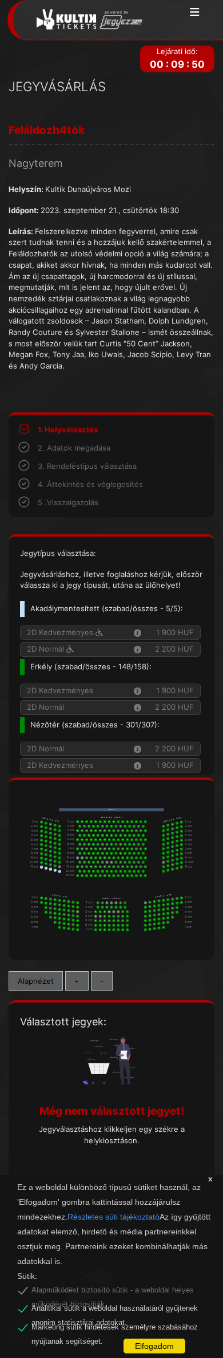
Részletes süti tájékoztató (113, 1216)
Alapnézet (36, 980)
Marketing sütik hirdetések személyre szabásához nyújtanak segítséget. (114, 1329)
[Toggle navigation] (194, 13)
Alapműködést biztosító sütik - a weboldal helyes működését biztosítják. (112, 1292)
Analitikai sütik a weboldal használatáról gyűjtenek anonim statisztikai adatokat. (114, 1310)
